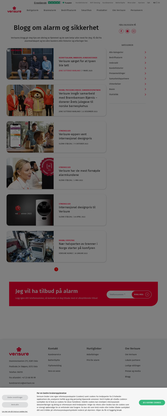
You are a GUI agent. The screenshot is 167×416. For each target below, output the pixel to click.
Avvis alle (15, 405)
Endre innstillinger (15, 397)
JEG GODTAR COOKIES (152, 403)
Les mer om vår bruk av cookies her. (15, 411)
